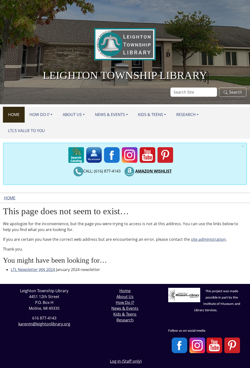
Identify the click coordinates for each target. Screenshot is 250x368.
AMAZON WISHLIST (153, 171)
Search (235, 92)
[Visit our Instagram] (197, 345)
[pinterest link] (165, 154)
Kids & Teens (150, 114)
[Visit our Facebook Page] (179, 345)
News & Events (110, 114)
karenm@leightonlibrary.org (44, 324)
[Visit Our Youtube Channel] (214, 345)
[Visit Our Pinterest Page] (232, 345)
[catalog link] (76, 154)
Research (186, 114)
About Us (72, 114)
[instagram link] (129, 154)
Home (14, 114)
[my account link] (94, 154)
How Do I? (40, 114)
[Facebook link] (112, 154)
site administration (208, 239)
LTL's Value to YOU (26, 130)
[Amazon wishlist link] (129, 171)
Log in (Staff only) (126, 361)
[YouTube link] (147, 154)
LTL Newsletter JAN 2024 (33, 269)
